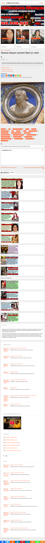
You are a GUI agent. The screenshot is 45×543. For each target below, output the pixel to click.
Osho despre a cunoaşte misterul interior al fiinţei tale (34, 168)
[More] (20, 76)
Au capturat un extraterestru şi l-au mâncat (17, 472)
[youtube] (6, 456)
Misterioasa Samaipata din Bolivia (15, 520)
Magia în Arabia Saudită (14, 371)
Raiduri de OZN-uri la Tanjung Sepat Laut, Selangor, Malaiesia (20, 480)
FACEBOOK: (12, 172)
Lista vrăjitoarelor (5, 28)
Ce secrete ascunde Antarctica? (15, 504)
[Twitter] (4, 76)
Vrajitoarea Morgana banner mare (17, 21)
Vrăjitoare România (12, 3)
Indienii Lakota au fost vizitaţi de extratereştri (17, 496)
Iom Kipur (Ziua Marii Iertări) (7, 71)
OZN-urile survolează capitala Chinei (16, 488)
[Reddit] (7, 76)
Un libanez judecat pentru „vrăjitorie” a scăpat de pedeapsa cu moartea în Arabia (23, 395)
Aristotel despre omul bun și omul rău (9, 167)
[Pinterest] (11, 76)
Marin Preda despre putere (7, 69)
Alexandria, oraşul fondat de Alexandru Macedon (18, 512)
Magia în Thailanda (13, 387)
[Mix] (16, 76)
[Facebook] (2, 76)
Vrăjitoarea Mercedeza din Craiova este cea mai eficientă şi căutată (37, 41)
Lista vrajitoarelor (6, 38)
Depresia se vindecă (6, 67)
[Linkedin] (9, 76)
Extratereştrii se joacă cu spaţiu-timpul (16, 464)
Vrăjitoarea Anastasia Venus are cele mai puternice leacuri (22, 41)
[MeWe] (13, 76)
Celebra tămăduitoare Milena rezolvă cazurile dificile (6, 41)
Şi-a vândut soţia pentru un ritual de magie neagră (18, 379)
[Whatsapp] (18, 76)
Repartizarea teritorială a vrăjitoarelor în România (18, 348)
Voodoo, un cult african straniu (15, 404)
